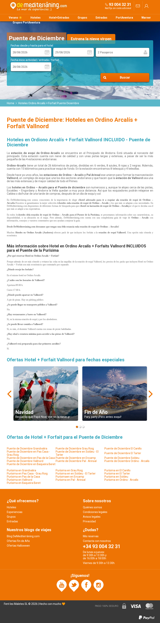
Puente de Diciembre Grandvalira (27, 448)
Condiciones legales (95, 512)
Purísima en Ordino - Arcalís (121, 479)
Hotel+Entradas (59, 17)
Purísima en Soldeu (116, 476)
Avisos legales (91, 516)
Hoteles (35, 17)
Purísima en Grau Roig (69, 470)
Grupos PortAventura (26, 22)
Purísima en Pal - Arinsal (70, 479)
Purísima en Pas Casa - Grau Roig (27, 473)
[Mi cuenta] (146, 6)
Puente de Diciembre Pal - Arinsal (76, 461)
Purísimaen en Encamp (70, 476)
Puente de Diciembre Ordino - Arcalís (126, 461)
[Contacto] (137, 6)
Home (10, 103)
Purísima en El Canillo (117, 470)
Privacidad (89, 521)
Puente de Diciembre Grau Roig (75, 448)
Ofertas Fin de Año (18, 540)
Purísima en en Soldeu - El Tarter (76, 473)
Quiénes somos (92, 507)
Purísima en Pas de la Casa (23, 476)
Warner (146, 17)
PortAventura (124, 17)
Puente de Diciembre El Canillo (123, 448)
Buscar (125, 77)
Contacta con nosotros (97, 540)
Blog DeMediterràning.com (23, 536)
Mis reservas (91, 536)
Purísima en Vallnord (19, 479)
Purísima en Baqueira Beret (24, 482)
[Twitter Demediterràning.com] (74, 585)
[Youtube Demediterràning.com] (62, 585)
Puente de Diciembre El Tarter (122, 453)
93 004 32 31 (120, 4)
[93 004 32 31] (106, 4)
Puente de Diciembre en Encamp (76, 457)
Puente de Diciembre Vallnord (25, 461)
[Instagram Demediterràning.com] (98, 585)
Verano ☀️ (15, 17)
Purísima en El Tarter (117, 473)
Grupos (82, 17)
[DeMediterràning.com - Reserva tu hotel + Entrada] (39, 6)
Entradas (101, 17)
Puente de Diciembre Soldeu (121, 457)
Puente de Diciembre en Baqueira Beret (31, 464)
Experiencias (14, 512)
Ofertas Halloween (18, 545)
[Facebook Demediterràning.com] (86, 585)
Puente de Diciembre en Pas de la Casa (31, 457)
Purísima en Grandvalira (21, 470)
